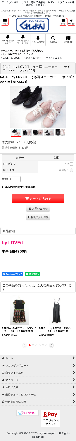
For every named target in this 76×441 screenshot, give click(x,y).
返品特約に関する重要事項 (20, 186)
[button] (5, 22)
